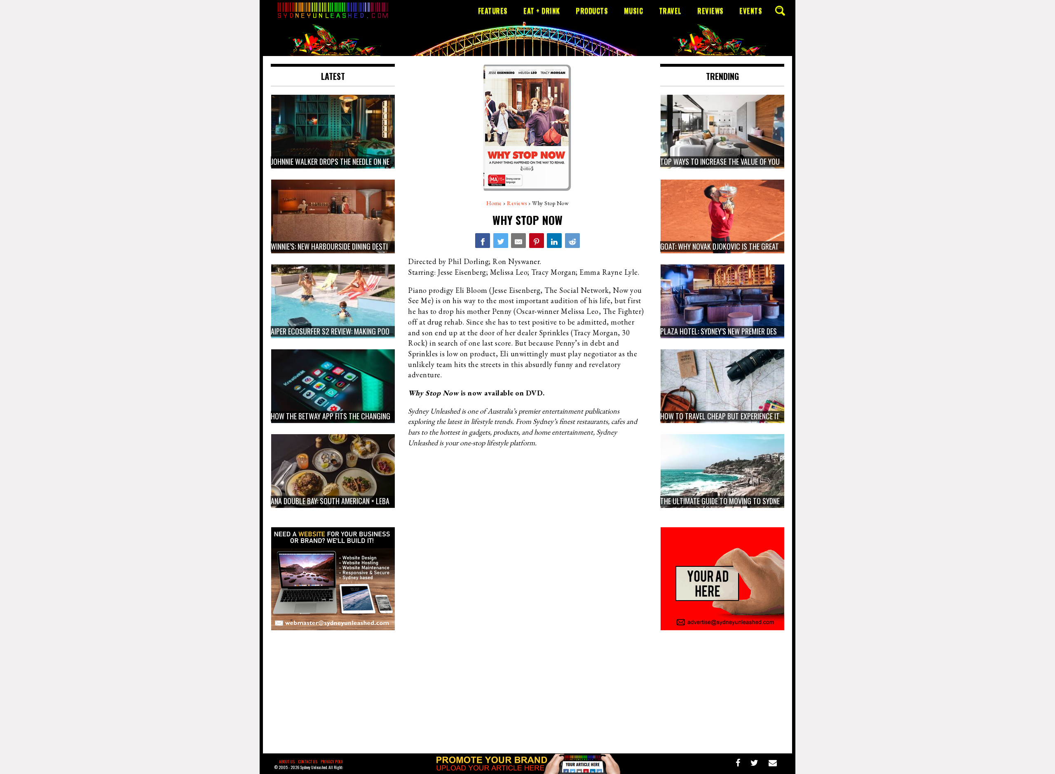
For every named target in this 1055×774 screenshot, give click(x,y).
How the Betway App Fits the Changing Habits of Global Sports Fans (378, 416)
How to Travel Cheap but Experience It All (726, 416)
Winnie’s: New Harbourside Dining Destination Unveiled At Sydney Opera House (389, 246)
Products (592, 11)
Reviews (710, 11)
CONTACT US (307, 761)
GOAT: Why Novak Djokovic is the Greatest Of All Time (742, 246)
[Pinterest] (536, 240)
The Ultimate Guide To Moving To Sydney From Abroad (742, 501)
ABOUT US (287, 761)
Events (750, 11)
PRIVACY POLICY (333, 761)
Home (494, 203)
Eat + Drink (541, 11)
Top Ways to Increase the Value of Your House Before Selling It (758, 161)
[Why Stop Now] (482, 240)
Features (493, 11)
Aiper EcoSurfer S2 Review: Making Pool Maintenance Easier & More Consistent (392, 331)
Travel (670, 11)
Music (633, 11)
